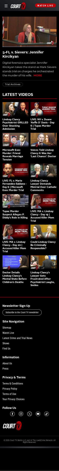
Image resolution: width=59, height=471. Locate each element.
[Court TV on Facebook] (12, 414)
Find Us (6, 348)
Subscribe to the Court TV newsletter (22, 312)
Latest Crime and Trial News (17, 338)
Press (5, 368)
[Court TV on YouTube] (38, 414)
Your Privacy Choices (13, 399)
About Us (7, 363)
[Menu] (5, 5)
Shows (5, 343)
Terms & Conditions (12, 383)
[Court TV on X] (29, 414)
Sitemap (6, 327)
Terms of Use (9, 394)
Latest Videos (17, 95)
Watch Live (45, 5)
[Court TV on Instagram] (21, 414)
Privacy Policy (9, 388)
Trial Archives (12, 84)
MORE (37, 75)
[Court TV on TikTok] (46, 414)
